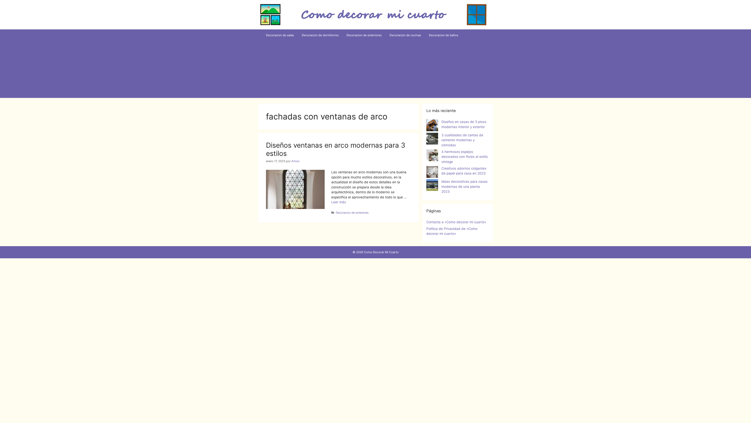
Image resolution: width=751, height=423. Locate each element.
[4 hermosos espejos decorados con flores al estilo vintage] (432, 156)
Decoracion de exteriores (364, 35)
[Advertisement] (375, 70)
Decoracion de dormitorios (320, 35)
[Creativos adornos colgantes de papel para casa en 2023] (432, 172)
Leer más (338, 202)
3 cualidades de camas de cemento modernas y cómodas (462, 140)
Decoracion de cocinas (405, 35)
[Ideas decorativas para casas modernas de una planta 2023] (432, 186)
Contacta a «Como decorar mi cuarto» (456, 222)
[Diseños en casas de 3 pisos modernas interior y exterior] (432, 126)
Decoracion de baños (443, 35)
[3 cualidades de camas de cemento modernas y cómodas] (432, 139)
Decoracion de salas (280, 35)
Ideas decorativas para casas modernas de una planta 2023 (464, 186)
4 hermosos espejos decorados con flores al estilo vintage (464, 157)
